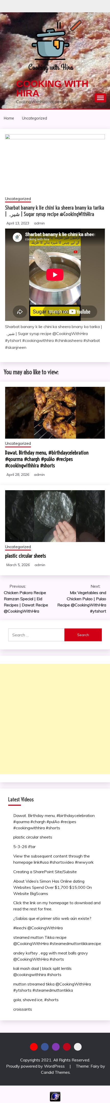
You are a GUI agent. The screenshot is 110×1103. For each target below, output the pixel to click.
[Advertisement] (55, 719)
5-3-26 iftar (24, 846)
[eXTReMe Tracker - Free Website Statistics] (55, 1099)
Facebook (45, 1047)
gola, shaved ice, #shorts (36, 999)
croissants (22, 1009)
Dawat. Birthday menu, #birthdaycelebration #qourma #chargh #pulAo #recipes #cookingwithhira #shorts (47, 459)
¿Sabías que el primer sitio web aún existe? (52, 918)
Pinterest (67, 1047)
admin (39, 223)
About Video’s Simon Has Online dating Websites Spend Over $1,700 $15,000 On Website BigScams (52, 887)
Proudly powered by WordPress (36, 1066)
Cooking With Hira (52, 88)
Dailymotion (78, 1047)
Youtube (34, 1047)
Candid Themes (55, 1072)
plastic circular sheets (25, 556)
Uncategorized (18, 198)
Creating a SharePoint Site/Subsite (45, 871)
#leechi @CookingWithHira (38, 927)
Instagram (56, 1047)
